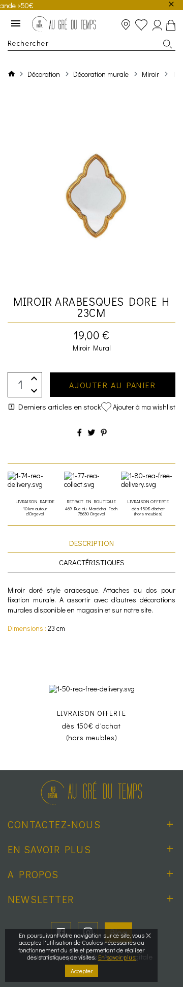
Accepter (82, 971)
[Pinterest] (104, 432)
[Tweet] (91, 432)
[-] (34, 391)
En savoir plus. (117, 957)
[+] (34, 378)
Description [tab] (91, 543)
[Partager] (79, 432)
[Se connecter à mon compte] (157, 25)
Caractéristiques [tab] (92, 562)
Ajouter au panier (112, 385)
